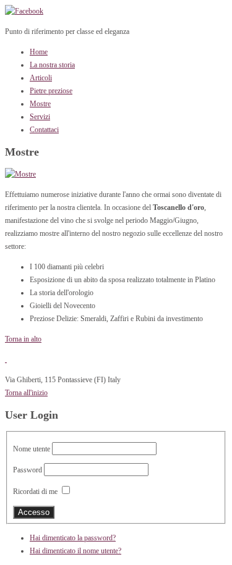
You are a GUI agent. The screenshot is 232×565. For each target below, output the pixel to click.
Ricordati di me (35, 491)
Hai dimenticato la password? (73, 538)
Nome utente (31, 449)
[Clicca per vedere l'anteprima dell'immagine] (20, 174)
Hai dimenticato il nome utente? (75, 550)
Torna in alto (23, 339)
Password (27, 470)
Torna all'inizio (26, 392)
